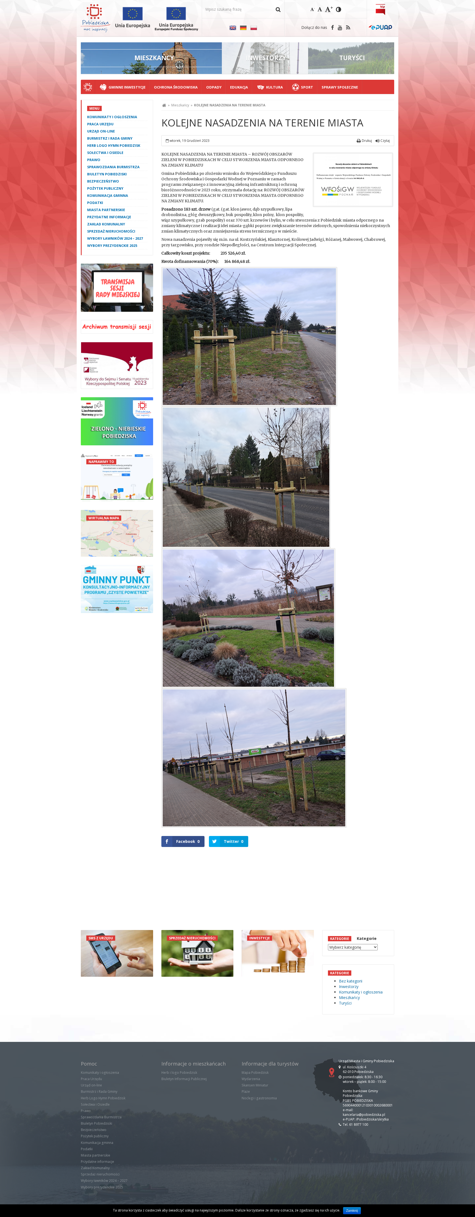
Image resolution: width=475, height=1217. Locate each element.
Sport (307, 87)
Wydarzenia (251, 1079)
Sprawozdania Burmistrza (113, 167)
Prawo (93, 160)
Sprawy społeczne (340, 87)
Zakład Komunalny (106, 224)
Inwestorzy (348, 986)
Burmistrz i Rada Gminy (109, 138)
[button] (278, 9)
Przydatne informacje (109, 217)
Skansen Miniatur (255, 1085)
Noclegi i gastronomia (259, 1098)
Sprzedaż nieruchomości (111, 231)
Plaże (246, 1091)
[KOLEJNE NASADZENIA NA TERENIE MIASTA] (353, 179)
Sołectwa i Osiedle (105, 152)
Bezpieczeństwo (103, 181)
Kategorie (367, 938)
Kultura (274, 87)
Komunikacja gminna (107, 195)
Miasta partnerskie (106, 210)
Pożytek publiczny (105, 188)
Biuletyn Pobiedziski (107, 174)
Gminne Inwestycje (127, 87)
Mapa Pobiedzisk (255, 1072)
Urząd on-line (101, 131)
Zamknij (352, 1211)
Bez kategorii (350, 981)
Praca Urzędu (100, 124)
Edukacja (239, 87)
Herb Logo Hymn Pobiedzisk (113, 145)
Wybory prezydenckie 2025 (112, 245)
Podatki (95, 202)
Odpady (214, 87)
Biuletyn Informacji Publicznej (184, 1079)
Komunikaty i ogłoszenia (112, 117)
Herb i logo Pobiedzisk (179, 1072)
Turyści (345, 1003)
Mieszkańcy (180, 105)
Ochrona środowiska (176, 87)
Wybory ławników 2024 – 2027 (115, 238)
